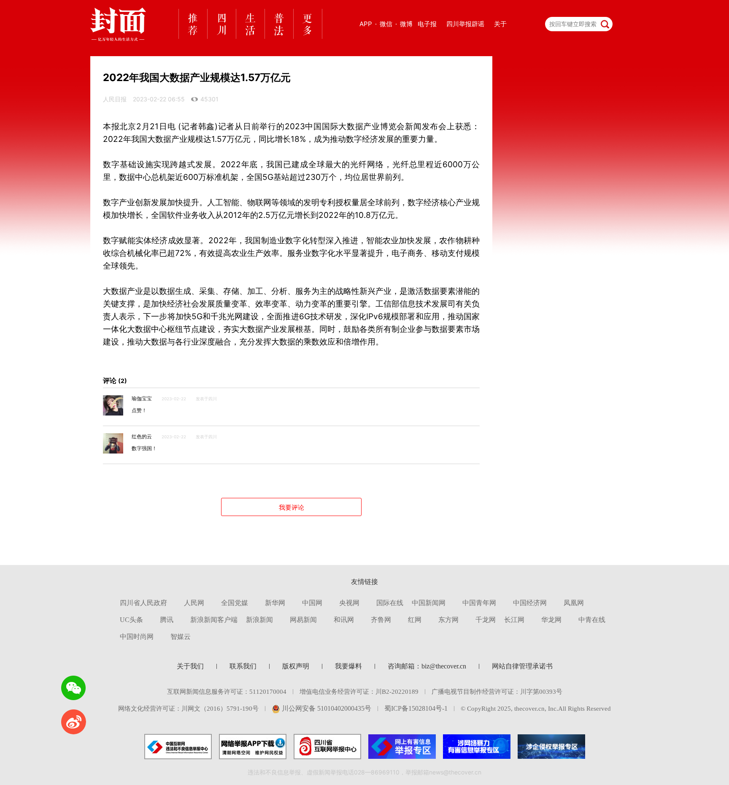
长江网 (514, 619)
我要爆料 (348, 666)
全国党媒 (234, 602)
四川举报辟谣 (465, 24)
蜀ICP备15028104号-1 (416, 708)
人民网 (194, 602)
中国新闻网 (429, 602)
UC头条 (131, 619)
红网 (414, 619)
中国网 (312, 602)
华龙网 (551, 619)
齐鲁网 (381, 619)
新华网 (275, 602)
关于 (500, 24)
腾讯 (166, 619)
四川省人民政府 (143, 602)
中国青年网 (479, 602)
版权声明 (295, 666)
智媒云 (180, 636)
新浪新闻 (259, 619)
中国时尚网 (137, 636)
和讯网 (344, 619)
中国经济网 (530, 602)
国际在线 (389, 602)
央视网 (349, 602)
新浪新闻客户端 (214, 619)
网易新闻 (303, 619)
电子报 (427, 24)
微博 (406, 24)
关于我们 (190, 666)
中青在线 (591, 619)
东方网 (448, 619)
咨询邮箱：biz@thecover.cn (427, 666)
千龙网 (485, 619)
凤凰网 (574, 602)
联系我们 (243, 666)
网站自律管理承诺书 (522, 666)
